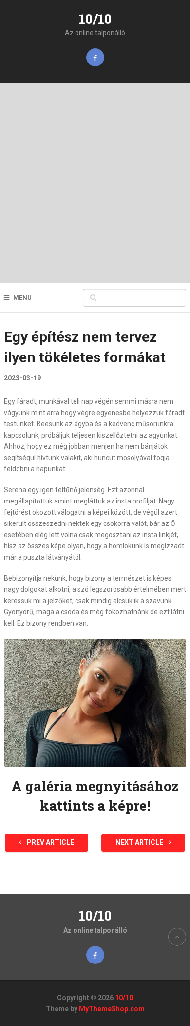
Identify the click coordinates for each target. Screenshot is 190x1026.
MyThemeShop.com (112, 1009)
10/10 (95, 19)
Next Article (140, 842)
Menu (22, 297)
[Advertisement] (95, 182)
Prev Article (49, 842)
